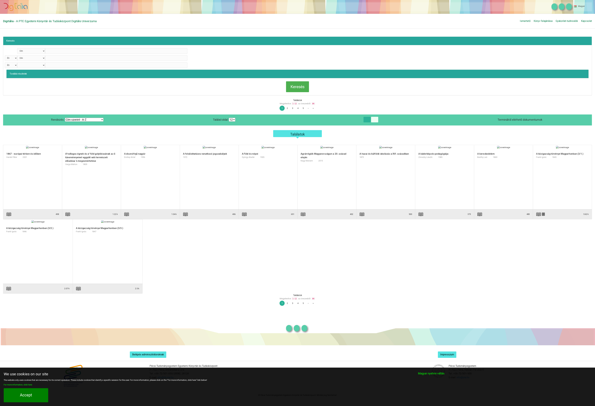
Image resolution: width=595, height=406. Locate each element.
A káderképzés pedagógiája (433, 153)
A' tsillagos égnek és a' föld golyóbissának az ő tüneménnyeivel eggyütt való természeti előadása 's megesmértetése (90, 157)
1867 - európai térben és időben (23, 153)
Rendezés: (58, 119)
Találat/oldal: (221, 119)
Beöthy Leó (482, 157)
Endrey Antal (129, 157)
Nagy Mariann (307, 161)
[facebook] (560, 7)
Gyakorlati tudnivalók (567, 21)
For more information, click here (18, 385)
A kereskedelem (486, 153)
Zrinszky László (425, 157)
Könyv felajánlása (543, 21)
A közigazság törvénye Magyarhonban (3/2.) (29, 228)
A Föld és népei (250, 153)
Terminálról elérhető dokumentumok (520, 119)
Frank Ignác (541, 157)
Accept (26, 395)
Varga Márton (71, 164)
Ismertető (525, 21)
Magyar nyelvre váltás (431, 373)
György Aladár (248, 157)
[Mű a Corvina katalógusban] (44, 214)
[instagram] (553, 7)
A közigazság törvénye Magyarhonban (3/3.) (99, 228)
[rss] (568, 7)
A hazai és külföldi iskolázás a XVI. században (384, 153)
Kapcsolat (586, 21)
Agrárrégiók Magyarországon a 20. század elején (323, 155)
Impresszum (447, 354)
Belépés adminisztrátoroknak (148, 354)
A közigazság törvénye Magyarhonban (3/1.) (559, 153)
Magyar (581, 6)
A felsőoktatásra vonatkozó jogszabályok (205, 153)
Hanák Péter (11, 157)
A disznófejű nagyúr (134, 153)
